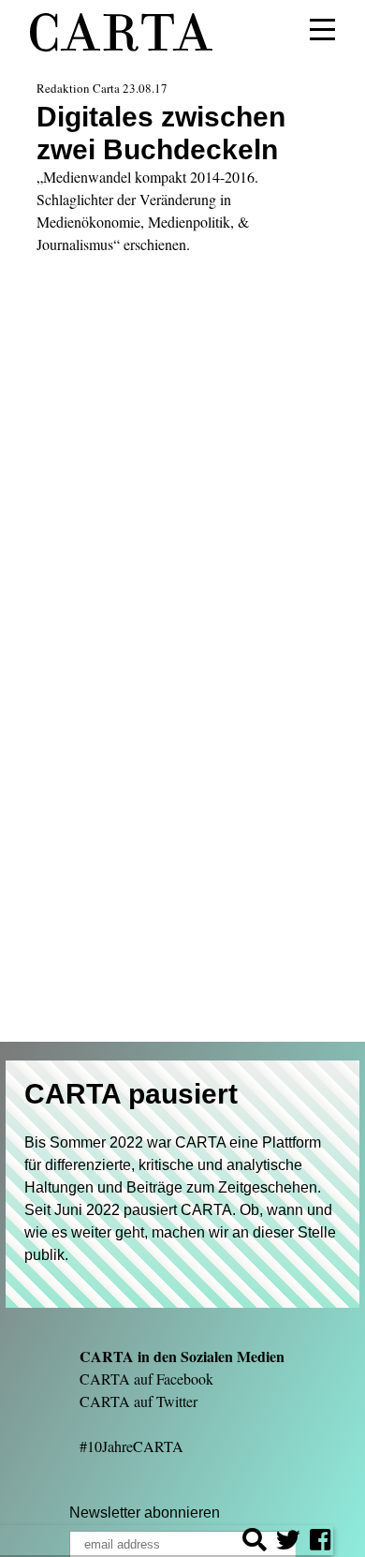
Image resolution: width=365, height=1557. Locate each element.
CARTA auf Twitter (138, 1401)
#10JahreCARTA (131, 1446)
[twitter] (288, 1542)
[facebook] (320, 1542)
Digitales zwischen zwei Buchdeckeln (160, 132)
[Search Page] (255, 1542)
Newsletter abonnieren (144, 1512)
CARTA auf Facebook (146, 1378)
